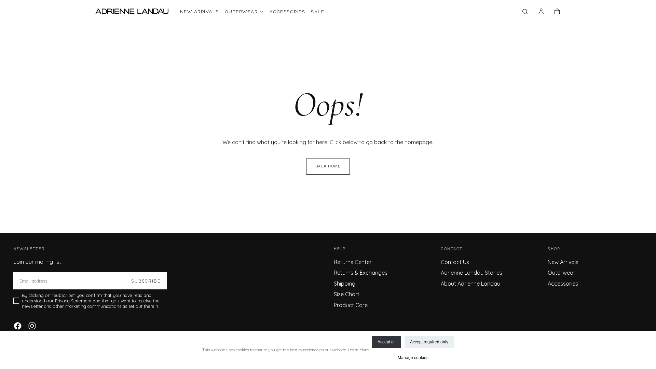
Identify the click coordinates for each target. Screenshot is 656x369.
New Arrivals (199, 11)
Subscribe (145, 281)
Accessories (287, 11)
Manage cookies (413, 357)
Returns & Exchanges (360, 272)
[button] (525, 11)
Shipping (344, 283)
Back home (328, 166)
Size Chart (346, 294)
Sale (317, 11)
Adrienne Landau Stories (471, 272)
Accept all (387, 342)
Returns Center (353, 262)
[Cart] (557, 11)
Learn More (358, 349)
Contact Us (455, 262)
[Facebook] (17, 326)
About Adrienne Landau (470, 283)
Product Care (351, 305)
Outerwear (241, 11)
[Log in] (541, 11)
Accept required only (429, 342)
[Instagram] (32, 326)
